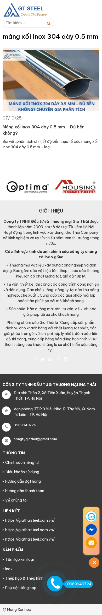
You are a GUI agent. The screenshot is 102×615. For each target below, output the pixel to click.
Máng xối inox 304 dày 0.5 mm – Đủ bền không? (43, 130)
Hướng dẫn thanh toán (24, 490)
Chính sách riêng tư (22, 462)
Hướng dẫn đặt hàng (23, 481)
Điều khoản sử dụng (22, 472)
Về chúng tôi (16, 500)
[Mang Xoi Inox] (29, 10)
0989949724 (79, 584)
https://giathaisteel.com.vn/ (30, 520)
